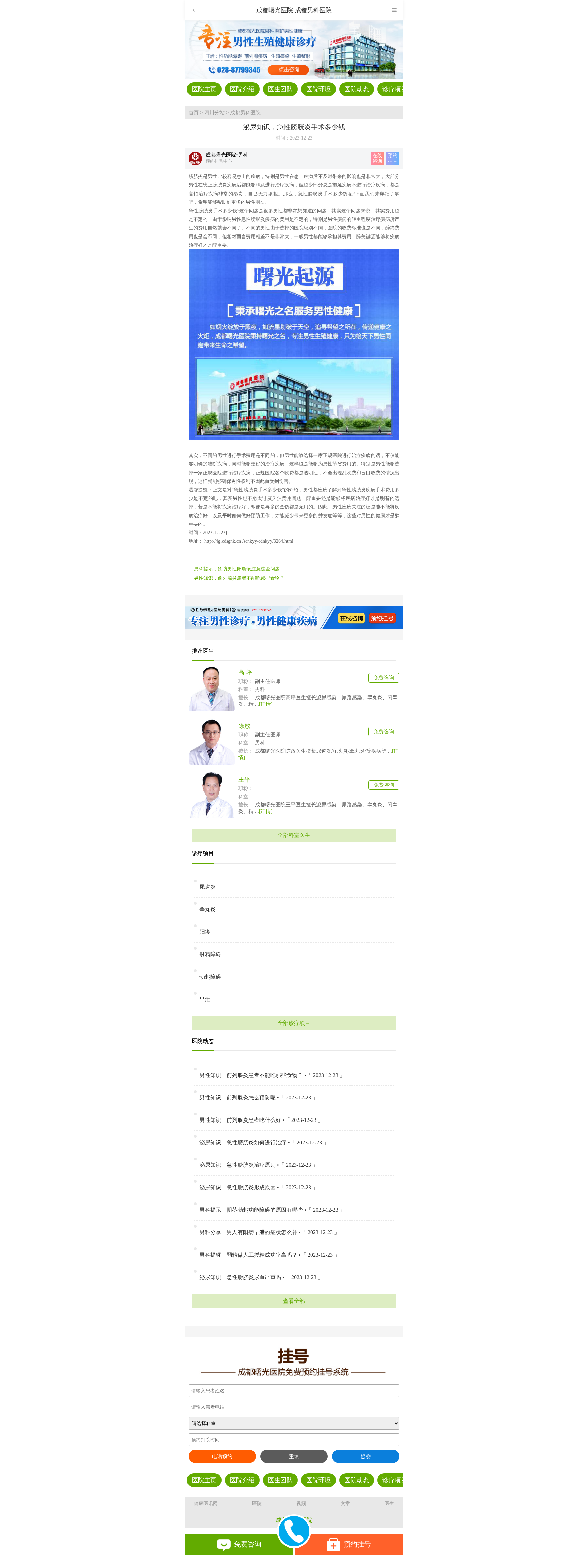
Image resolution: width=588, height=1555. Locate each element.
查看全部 (294, 1301)
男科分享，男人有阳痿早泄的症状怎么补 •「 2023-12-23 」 (269, 1232)
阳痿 (204, 932)
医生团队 (280, 89)
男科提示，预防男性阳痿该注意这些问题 (237, 568)
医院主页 (204, 89)
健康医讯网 (206, 1503)
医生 (389, 1503)
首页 (194, 112)
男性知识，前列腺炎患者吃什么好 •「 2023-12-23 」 (261, 1120)
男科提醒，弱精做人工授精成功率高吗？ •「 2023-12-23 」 (269, 1255)
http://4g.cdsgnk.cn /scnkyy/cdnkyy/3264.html (248, 541)
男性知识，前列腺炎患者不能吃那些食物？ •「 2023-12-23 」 (272, 1075)
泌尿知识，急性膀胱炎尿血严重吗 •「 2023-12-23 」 (261, 1277)
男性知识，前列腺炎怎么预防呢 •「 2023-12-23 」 (258, 1097)
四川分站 (214, 112)
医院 (257, 1503)
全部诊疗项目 (294, 1023)
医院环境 (318, 89)
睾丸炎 (207, 909)
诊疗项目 (394, 89)
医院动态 (356, 89)
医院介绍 (242, 89)
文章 (345, 1503)
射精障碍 (210, 954)
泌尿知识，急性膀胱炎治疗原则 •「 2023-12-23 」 (258, 1165)
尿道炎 (207, 887)
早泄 (204, 999)
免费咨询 (384, 678)
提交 (366, 1456)
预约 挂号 (392, 158)
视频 (301, 1503)
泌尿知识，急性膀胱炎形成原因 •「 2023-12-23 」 (258, 1187)
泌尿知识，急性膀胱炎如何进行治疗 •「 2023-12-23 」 (264, 1142)
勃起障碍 (210, 977)
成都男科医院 (245, 112)
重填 (294, 1456)
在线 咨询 (377, 158)
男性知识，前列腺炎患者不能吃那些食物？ (239, 578)
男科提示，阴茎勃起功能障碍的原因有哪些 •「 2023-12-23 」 (272, 1210)
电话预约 (222, 1456)
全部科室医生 (294, 835)
